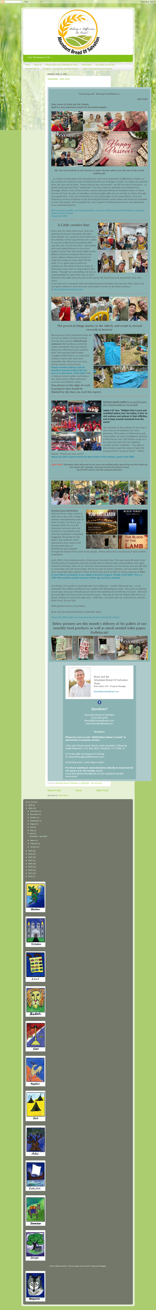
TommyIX (86, 1266)
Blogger (103, 1266)
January (33, 847)
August (33, 824)
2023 (30, 854)
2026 (30, 805)
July (32, 827)
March (33, 840)
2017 (30, 873)
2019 (30, 867)
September (34, 821)
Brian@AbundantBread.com (106, 692)
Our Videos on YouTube (105, 65)
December (34, 811)
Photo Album (87, 65)
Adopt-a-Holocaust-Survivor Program (97, 69)
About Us (38, 65)
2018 (30, 870)
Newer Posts (54, 790)
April (32, 833)
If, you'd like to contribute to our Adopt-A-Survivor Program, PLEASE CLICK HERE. (92, 575)
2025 (30, 808)
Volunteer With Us (32, 69)
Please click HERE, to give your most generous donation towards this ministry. (85, 617)
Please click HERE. (59, 216)
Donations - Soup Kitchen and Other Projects (61, 69)
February (34, 843)
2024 (30, 851)
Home (27, 65)
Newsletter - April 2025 (59, 79)
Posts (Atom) (63, 795)
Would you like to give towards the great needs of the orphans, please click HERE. (93, 457)
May (32, 830)
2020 (30, 864)
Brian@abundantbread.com (69, 289)
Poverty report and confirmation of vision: (61, 65)
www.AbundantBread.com (99, 723)
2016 (30, 876)
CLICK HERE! (79, 373)
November (34, 814)
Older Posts (102, 790)
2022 (30, 857)
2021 (30, 860)
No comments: (97, 783)
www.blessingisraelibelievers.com (86, 757)
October (33, 818)
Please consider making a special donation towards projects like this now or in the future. (69, 370)
